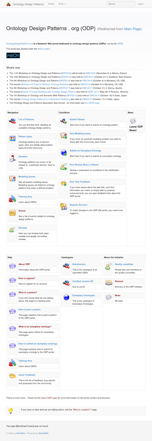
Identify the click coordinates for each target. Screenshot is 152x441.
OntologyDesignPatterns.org (19, 43)
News (117, 295)
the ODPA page (92, 102)
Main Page (132, 28)
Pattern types (25, 136)
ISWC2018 (87, 80)
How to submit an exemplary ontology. (38, 343)
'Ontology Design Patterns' (28, 4)
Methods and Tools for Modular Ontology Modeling (44, 84)
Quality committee (124, 264)
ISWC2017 (87, 87)
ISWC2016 (94, 95)
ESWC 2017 (93, 91)
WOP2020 (66, 73)
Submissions (79, 264)
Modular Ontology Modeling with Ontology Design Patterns (48, 91)
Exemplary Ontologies (83, 295)
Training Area (25, 196)
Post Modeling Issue (80, 133)
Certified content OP (82, 281)
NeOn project (44, 48)
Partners (119, 281)
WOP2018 (65, 80)
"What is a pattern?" (82, 409)
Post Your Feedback (80, 181)
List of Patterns (26, 119)
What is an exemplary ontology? (35, 326)
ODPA (120, 43)
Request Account (78, 204)
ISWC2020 (91, 73)
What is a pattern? (28, 292)
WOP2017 (65, 87)
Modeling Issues (27, 176)
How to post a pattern (30, 309)
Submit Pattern (77, 119)
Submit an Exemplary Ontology (85, 150)
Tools (61, 3)
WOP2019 (66, 76)
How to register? (27, 278)
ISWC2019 (88, 76)
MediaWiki (43, 433)
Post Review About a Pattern (84, 164)
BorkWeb (20, 433)
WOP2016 (72, 95)
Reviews (23, 227)
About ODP (24, 264)
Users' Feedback (27, 374)
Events (22, 210)
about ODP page (49, 397)
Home (51, 3)
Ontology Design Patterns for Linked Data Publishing (45, 99)
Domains (23, 156)
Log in (141, 3)
